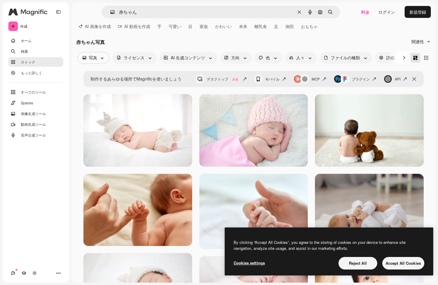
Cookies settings (249, 263)
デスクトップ (222, 78)
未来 (243, 26)
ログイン (386, 12)
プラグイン (361, 78)
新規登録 (417, 12)
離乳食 (260, 26)
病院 (289, 26)
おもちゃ (309, 26)
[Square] (426, 58)
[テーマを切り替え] (34, 273)
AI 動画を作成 (137, 26)
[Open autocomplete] (110, 12)
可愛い (175, 26)
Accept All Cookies (403, 263)
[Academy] (24, 273)
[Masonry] (415, 58)
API (397, 78)
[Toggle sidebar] (58, 12)
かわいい (223, 26)
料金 (365, 12)
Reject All (358, 263)
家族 (204, 26)
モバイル (272, 78)
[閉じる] (414, 79)
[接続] (13, 273)
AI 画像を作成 (98, 26)
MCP (316, 78)
